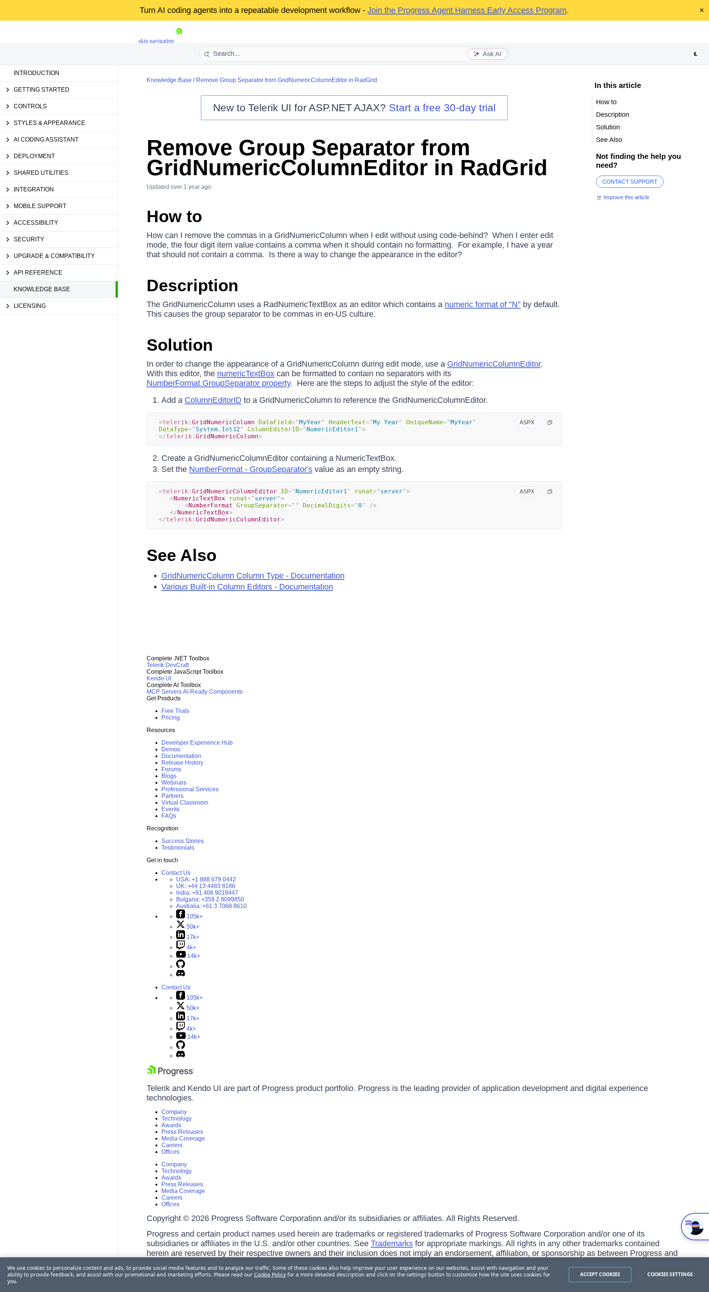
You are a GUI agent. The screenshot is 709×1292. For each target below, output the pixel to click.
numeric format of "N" (483, 304)
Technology (176, 1118)
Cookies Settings (670, 1274)
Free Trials (175, 711)
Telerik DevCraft (168, 665)
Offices (170, 1152)
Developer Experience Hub (197, 743)
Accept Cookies (600, 1274)
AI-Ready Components (213, 691)
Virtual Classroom (184, 802)
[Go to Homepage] (178, 41)
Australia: (211, 906)
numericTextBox (245, 373)
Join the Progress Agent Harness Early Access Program (466, 10)
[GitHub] (180, 966)
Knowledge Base (42, 289)
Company (174, 1112)
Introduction (36, 73)
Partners (172, 796)
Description (192, 285)
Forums (171, 769)
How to (174, 216)
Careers (171, 1145)
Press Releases (182, 1132)
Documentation (181, 756)
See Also (181, 555)
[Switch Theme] (696, 54)
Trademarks (392, 1243)
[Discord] (180, 975)
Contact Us (176, 873)
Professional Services (190, 789)
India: (207, 893)
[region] (354, 1274)
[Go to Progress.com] (171, 1074)
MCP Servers (164, 691)
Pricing (170, 717)
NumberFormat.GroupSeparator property (218, 383)
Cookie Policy (270, 1274)
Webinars (173, 782)
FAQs (168, 816)
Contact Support (629, 181)
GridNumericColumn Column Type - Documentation (253, 575)
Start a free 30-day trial (442, 107)
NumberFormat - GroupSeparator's (250, 469)
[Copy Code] (550, 422)
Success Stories (182, 841)
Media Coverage (183, 1138)
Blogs (169, 776)
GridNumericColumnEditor (494, 363)
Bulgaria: (210, 899)
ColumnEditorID (213, 400)
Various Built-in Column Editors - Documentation (247, 586)
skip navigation (156, 41)
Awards (171, 1125)
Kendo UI (159, 678)
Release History (182, 762)
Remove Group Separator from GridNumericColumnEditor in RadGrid (286, 80)
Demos (170, 749)
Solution (180, 345)
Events (170, 809)
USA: (206, 879)
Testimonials (177, 847)
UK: (205, 886)
